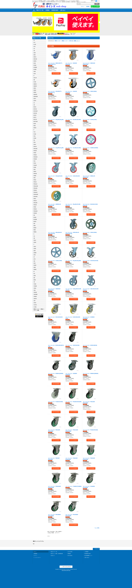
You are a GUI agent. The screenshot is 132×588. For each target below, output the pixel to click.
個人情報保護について (88, 556)
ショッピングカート (37, 558)
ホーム (35, 552)
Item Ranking (70, 556)
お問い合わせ (87, 558)
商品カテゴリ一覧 (54, 552)
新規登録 (87, 6)
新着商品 (69, 554)
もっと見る (97, 529)
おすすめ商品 (70, 552)
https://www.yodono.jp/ (66, 571)
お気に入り (53, 556)
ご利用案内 (86, 552)
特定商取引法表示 (88, 554)
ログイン (82, 6)
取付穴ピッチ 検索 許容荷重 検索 (57, 554)
